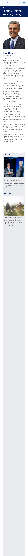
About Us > (6, 188)
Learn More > (7, 227)
